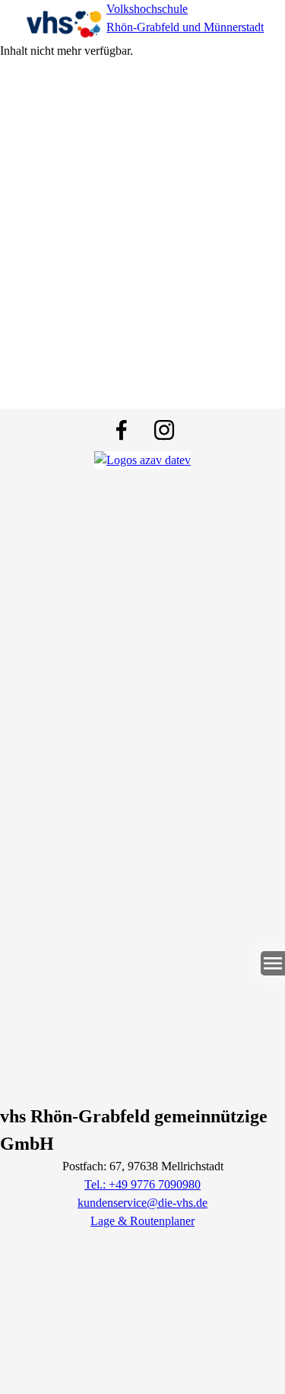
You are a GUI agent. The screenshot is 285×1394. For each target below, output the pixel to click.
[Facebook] (121, 430)
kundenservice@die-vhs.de (142, 1202)
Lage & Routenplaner (142, 1220)
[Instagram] (164, 430)
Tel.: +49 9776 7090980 (142, 1184)
